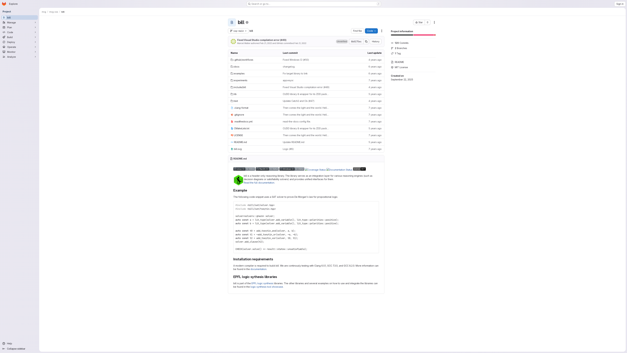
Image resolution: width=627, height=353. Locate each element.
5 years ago (375, 94)
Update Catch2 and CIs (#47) (298, 101)
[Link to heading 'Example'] (249, 190)
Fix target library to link (295, 73)
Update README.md (293, 142)
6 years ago (375, 66)
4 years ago (375, 59)
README (399, 62)
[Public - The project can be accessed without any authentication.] (247, 22)
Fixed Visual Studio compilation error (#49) (261, 40)
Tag (398, 53)
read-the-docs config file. (297, 121)
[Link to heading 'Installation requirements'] (275, 259)
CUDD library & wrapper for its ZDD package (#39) (306, 94)
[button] (342, 41)
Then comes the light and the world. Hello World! (306, 107)
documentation (258, 269)
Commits (402, 43)
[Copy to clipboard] (375, 205)
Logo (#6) (288, 149)
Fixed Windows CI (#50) (296, 59)
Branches (401, 48)
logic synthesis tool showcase (266, 286)
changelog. (289, 66)
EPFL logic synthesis (262, 283)
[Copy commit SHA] (366, 41)
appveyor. (288, 80)
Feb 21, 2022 (266, 43)
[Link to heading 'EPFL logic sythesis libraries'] (279, 277)
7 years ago (375, 80)
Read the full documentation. (259, 182)
